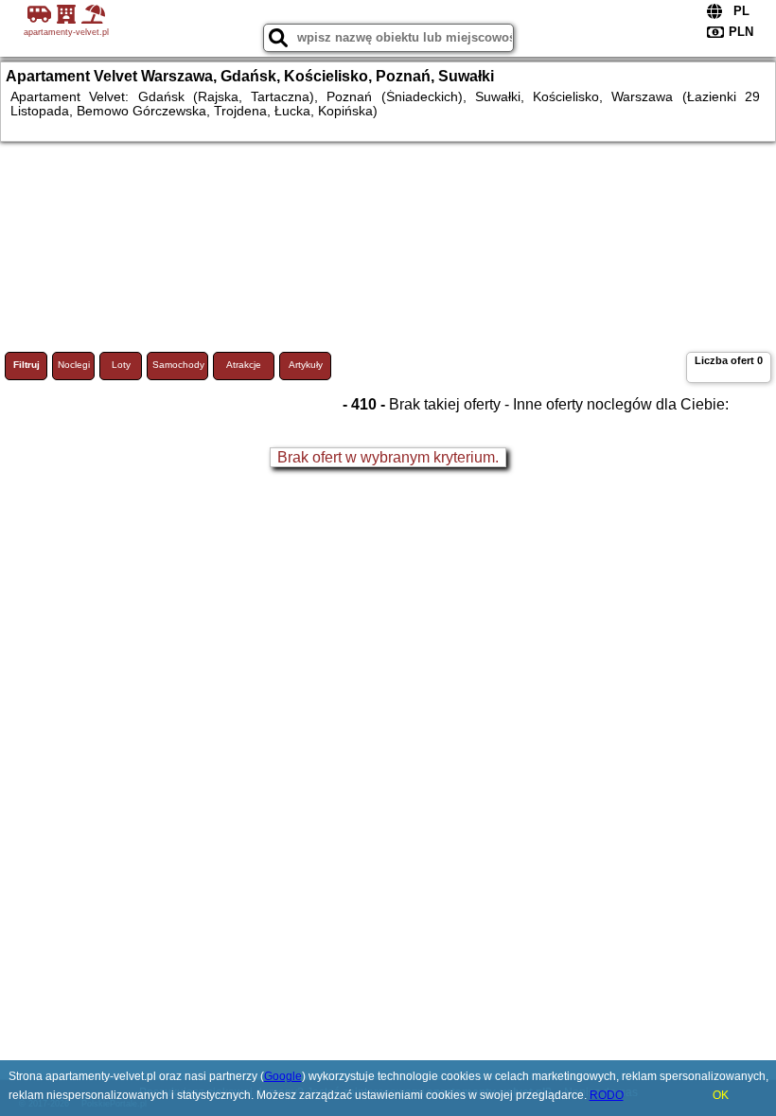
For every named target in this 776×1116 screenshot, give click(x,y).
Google (283, 1076)
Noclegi (74, 364)
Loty (121, 364)
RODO (607, 1095)
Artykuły (306, 364)
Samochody (178, 364)
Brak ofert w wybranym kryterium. (388, 457)
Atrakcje (243, 364)
